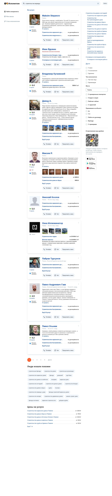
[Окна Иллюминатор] (34, 227)
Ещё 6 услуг (46, 209)
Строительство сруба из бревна (97, 31)
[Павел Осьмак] (34, 330)
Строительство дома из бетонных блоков (97, 25)
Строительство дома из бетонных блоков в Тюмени (42, 417)
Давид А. (46, 101)
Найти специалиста (12, 11)
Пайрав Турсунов (51, 258)
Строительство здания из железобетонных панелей (95, 52)
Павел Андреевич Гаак (54, 284)
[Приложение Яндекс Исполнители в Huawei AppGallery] (91, 168)
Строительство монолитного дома (95, 47)
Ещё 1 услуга (46, 183)
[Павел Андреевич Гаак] (34, 288)
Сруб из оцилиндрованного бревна (95, 41)
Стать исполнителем (13, 21)
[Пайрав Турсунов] (34, 262)
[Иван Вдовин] (34, 53)
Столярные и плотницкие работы (52, 60)
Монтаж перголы (47, 239)
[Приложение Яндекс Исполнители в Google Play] (91, 163)
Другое (88, 63)
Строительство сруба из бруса (96, 44)
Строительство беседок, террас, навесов (52, 55)
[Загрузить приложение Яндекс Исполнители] (97, 140)
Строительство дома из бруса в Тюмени (39, 414)
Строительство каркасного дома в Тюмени (40, 410)
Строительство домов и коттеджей (96, 13)
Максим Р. (47, 153)
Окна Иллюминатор (52, 223)
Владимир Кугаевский (53, 74)
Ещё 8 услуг (46, 346)
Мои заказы (10, 16)
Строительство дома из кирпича (97, 29)
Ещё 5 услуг (46, 139)
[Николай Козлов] (34, 201)
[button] (47, 40)
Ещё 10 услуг (46, 271)
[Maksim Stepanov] (34, 19)
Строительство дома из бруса (51, 180)
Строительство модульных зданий (52, 35)
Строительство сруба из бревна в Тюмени (40, 423)
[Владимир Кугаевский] (34, 78)
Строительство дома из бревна (96, 33)
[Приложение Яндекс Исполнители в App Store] (91, 159)
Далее (50, 360)
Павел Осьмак (49, 326)
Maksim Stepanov (51, 15)
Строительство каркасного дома (52, 32)
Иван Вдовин (49, 49)
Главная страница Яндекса (5, 3)
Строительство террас (49, 236)
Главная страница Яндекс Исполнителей (12, 3)
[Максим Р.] (34, 157)
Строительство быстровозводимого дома (52, 136)
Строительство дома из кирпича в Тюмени (40, 420)
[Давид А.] (34, 105)
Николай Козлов (50, 197)
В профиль (45, 29)
